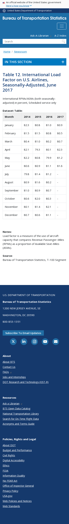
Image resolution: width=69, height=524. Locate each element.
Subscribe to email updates (23, 333)
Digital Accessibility (13, 460)
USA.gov (7, 496)
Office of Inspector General (18, 485)
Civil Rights (9, 455)
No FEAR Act (10, 480)
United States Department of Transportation (29, 10)
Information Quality (14, 475)
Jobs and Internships (14, 377)
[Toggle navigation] (61, 26)
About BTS (9, 361)
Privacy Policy (10, 491)
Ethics (6, 465)
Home (6, 51)
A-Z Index (60, 35)
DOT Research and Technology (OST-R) (25, 382)
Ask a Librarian (11, 403)
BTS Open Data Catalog (16, 408)
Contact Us (9, 367)
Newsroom (20, 51)
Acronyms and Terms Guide (18, 423)
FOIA (5, 470)
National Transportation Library (21, 413)
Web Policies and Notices (17, 501)
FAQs (6, 372)
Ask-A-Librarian (39, 35)
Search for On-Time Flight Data (21, 418)
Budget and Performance (17, 450)
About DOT (9, 445)
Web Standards (11, 506)
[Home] (34, 19)
